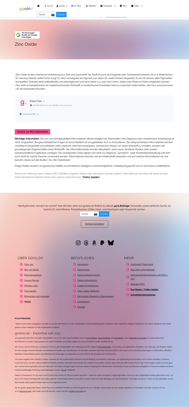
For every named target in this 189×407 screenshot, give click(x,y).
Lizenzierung (83, 301)
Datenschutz (83, 270)
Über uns (28, 264)
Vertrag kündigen (94, 224)
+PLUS (63, 370)
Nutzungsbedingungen (88, 275)
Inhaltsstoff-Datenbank (142, 264)
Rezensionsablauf (32, 275)
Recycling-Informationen (143, 270)
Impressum (82, 264)
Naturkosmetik (25, 391)
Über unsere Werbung (88, 291)
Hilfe (137, 6)
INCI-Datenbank (104, 347)
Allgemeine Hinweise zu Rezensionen (95, 296)
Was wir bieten (31, 270)
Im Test (78, 6)
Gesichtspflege (104, 338)
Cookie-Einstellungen (87, 286)
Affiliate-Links (31, 286)
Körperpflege (91, 338)
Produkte (108, 6)
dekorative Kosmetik (137, 338)
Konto (62, 6)
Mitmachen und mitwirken (37, 296)
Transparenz (30, 291)
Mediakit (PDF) (138, 284)
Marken (92, 6)
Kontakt (81, 307)
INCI (125, 6)
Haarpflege (118, 338)
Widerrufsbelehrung (87, 280)
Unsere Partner (31, 280)
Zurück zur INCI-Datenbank (32, 131)
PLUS (50, 6)
